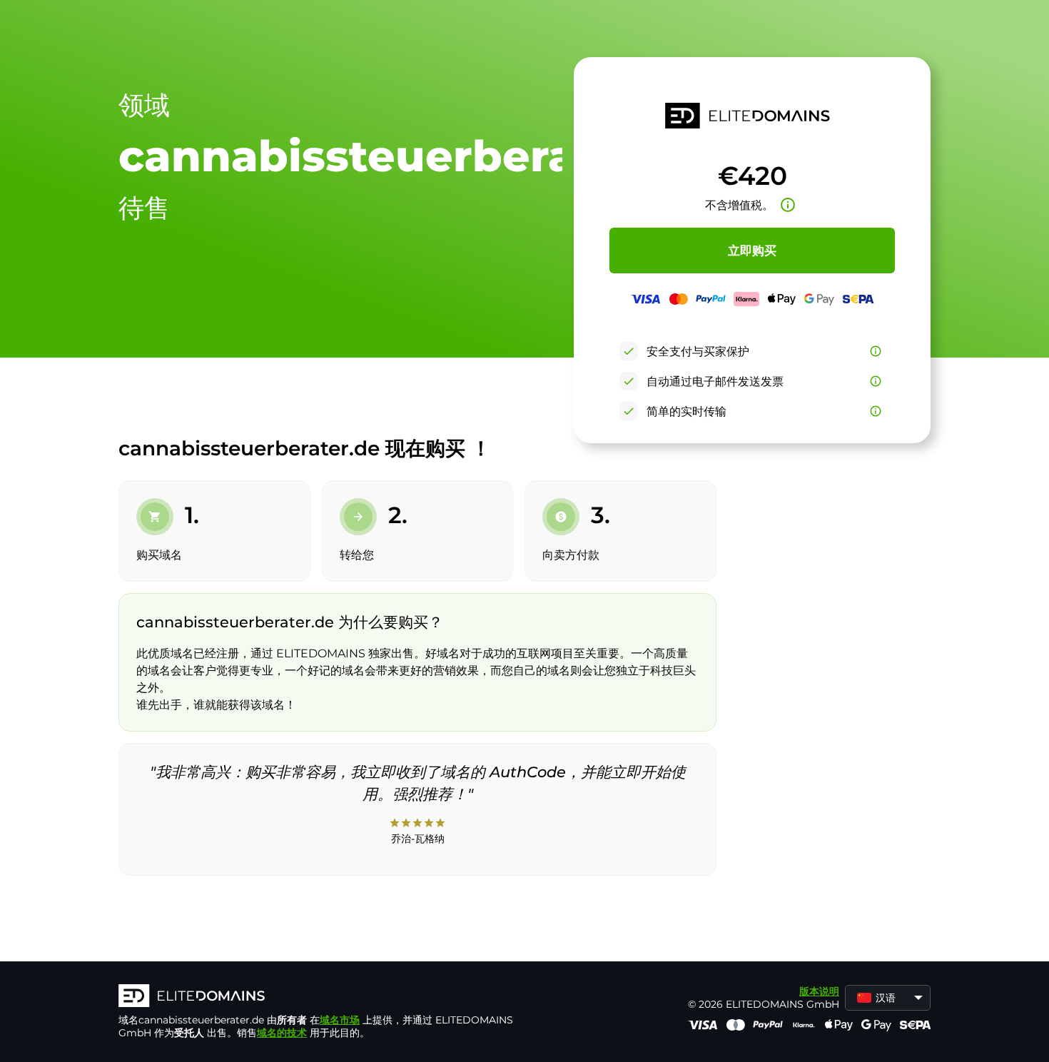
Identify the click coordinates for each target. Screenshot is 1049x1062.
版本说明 (819, 991)
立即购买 (752, 250)
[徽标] (332, 997)
